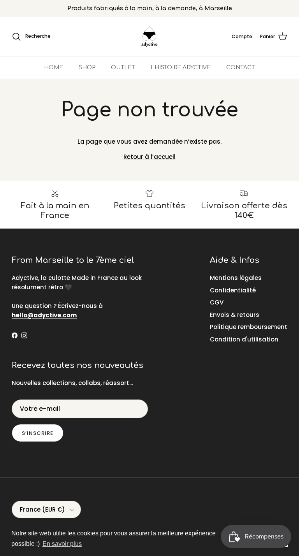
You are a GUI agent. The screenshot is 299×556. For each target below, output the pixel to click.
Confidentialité (233, 290)
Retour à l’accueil (149, 157)
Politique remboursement (248, 327)
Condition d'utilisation (244, 339)
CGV (216, 302)
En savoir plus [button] (62, 543)
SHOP (87, 67)
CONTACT (240, 67)
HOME (53, 67)
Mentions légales (236, 278)
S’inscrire (37, 433)
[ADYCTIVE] (149, 36)
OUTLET (123, 67)
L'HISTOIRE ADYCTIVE (181, 67)
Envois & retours (234, 315)
